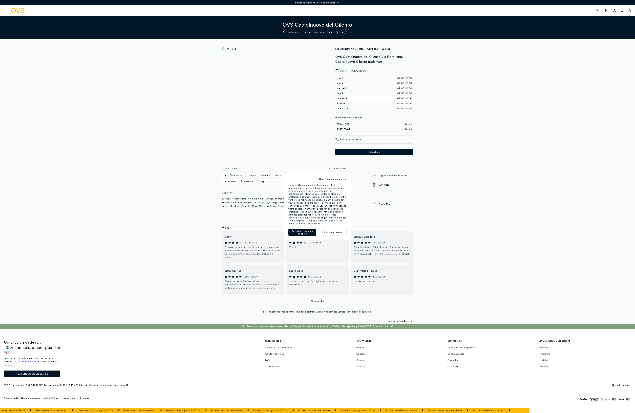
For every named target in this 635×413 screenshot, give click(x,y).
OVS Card (361, 366)
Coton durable (455, 353)
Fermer (520, 410)
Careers (360, 360)
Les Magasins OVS (345, 48)
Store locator (273, 366)
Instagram (544, 353)
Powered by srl (400, 321)
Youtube (543, 360)
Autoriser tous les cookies (302, 232)
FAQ (267, 360)
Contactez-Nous (274, 353)
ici (370, 311)
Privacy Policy (69, 397)
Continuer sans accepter (333, 178)
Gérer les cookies (30, 397)
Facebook (544, 347)
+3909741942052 (350, 139)
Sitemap (84, 397)
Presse (360, 347)
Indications (374, 151)
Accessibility (11, 397)
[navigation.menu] (5, 10)
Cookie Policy (50, 397)
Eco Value (453, 360)
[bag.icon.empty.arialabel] (629, 10)
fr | (622, 385)
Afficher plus (317, 300)
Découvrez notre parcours (462, 347)
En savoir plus (380, 326)
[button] (605, 10)
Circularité (453, 366)
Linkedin (543, 366)
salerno (386, 48)
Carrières (361, 353)
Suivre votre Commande (278, 347)
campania (373, 48)
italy (361, 48)
